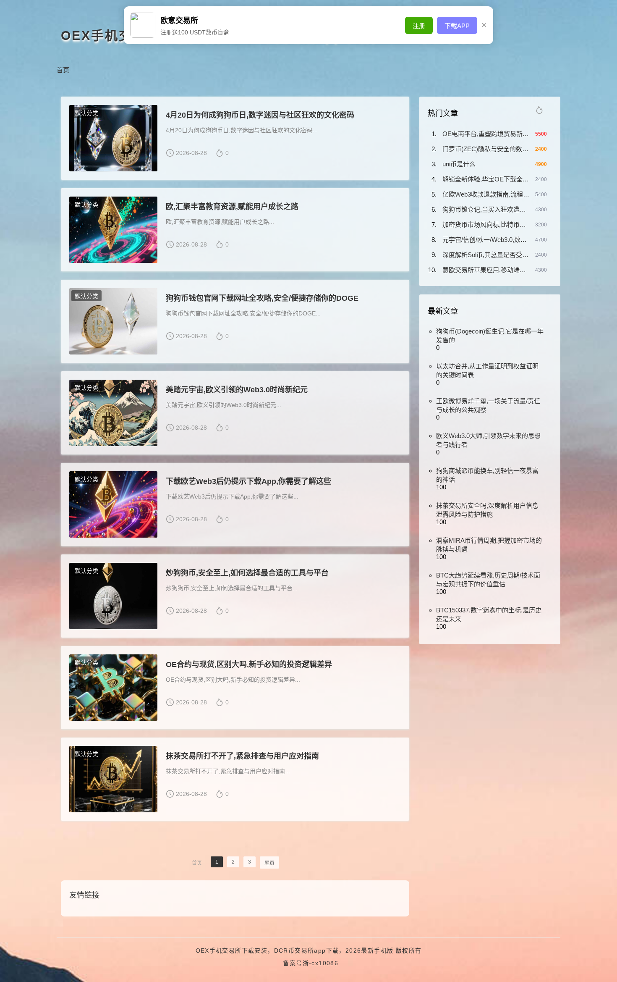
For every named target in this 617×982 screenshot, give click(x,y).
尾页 (269, 863)
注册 (419, 25)
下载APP (457, 25)
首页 (63, 70)
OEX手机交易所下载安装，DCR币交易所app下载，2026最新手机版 (295, 950)
